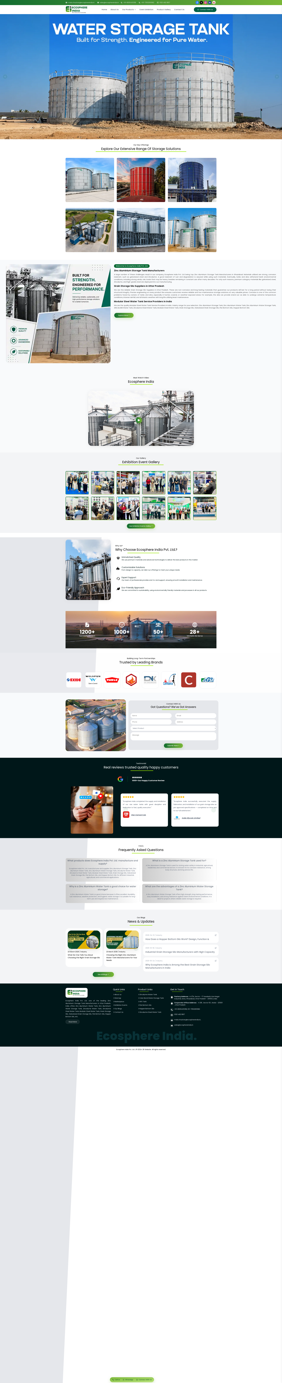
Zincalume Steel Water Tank (150, 1012)
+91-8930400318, (180, 1009)
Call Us (117, 1380)
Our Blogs (118, 1009)
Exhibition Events (121, 1005)
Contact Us (179, 9)
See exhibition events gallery (140, 526)
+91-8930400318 (129, 2)
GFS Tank (143, 1001)
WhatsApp (129, 1380)
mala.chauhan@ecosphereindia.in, (187, 1020)
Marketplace (119, 1001)
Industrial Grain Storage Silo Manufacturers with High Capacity (180, 951)
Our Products (128, 9)
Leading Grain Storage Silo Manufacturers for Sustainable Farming (119, 958)
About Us (114, 9)
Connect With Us (206, 9)
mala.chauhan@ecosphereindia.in (81, 2)
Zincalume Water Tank (148, 994)
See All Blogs (102, 974)
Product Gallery (164, 9)
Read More (73, 1022)
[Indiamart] (214, 2)
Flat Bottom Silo (145, 1005)
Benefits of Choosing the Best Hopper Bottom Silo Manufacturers (84, 956)
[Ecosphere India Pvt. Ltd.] (81, 9)
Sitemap (118, 998)
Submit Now (172, 745)
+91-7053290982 (147, 2)
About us (118, 994)
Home (104, 9)
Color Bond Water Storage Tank (151, 998)
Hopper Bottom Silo (146, 1009)
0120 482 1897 (165, 2)
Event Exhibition (146, 9)
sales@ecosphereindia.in (109, 2)
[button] (5, 76)
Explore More (123, 315)
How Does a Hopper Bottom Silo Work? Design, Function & (177, 939)
